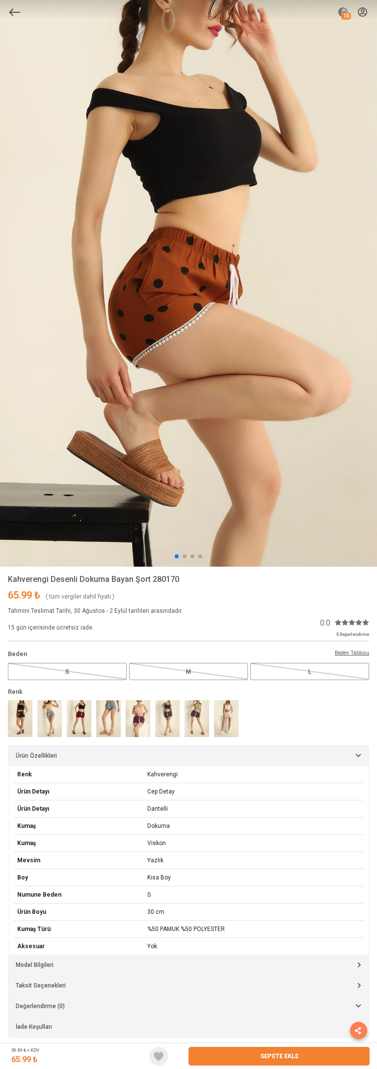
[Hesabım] (362, 12)
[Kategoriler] (14, 12)
